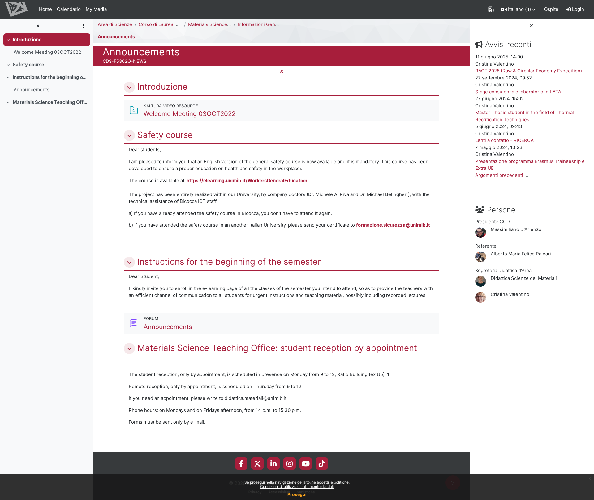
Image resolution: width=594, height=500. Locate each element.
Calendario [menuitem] (69, 9)
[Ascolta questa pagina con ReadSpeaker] (491, 9)
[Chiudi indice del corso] (37, 26)
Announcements (32, 89)
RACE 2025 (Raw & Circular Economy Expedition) (528, 71)
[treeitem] (46, 45)
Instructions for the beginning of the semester (50, 77)
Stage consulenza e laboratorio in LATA (518, 92)
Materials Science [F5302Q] (218, 24)
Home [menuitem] (45, 9)
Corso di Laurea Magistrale (168, 24)
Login (577, 9)
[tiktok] (322, 463)
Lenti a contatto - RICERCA (504, 140)
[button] (518, 9)
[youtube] (306, 463)
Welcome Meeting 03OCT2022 (47, 52)
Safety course (28, 64)
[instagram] (289, 463)
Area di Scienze (115, 24)
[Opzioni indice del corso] (83, 26)
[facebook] (241, 463)
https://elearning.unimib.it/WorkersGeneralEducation (247, 180)
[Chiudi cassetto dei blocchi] (531, 26)
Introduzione (27, 39)
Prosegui (297, 494)
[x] (257, 463)
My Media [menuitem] (96, 9)
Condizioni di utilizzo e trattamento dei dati (297, 486)
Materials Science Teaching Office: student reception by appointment (50, 102)
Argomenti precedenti (499, 175)
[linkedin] (273, 463)
